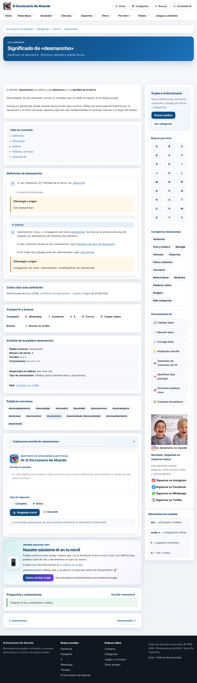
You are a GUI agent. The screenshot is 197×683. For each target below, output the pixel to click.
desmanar (15, 415)
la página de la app (71, 564)
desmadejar (43, 408)
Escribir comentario (123, 594)
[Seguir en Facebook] (169, 487)
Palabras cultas (162, 285)
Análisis (16, 146)
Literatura (159, 269)
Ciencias (158, 254)
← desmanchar (18, 620)
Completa (21, 503)
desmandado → (126, 620)
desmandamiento (116, 415)
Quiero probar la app (38, 577)
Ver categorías (163, 123)
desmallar (79, 408)
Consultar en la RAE (27, 385)
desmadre (62, 408)
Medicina (179, 277)
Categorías (42, 29)
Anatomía (159, 239)
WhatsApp (67, 664)
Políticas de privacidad (168, 657)
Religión (158, 292)
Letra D (56, 29)
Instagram (66, 654)
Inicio (8, 15)
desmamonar (99, 408)
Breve (39, 503)
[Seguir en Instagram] (169, 480)
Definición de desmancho (55, 293)
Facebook (66, 648)
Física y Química (162, 262)
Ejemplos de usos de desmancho (96, 244)
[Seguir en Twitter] (169, 500)
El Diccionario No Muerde (75, 675)
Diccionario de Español (19, 29)
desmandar (15, 423)
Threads (65, 669)
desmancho (71, 29)
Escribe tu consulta (20, 467)
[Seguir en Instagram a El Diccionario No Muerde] (169, 432)
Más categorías (162, 300)
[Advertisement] (98, 71)
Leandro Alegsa (81, 293)
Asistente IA (19, 156)
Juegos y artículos (167, 15)
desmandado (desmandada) (84, 415)
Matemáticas (161, 277)
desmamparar (121, 408)
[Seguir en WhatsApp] (169, 493)
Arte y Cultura (161, 246)
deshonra (78, 182)
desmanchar (78, 231)
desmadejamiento (19, 408)
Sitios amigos (112, 664)
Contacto (110, 648)
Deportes (174, 254)
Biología (180, 246)
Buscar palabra (163, 115)
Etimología (18, 140)
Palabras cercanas (23, 151)
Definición (18, 135)
